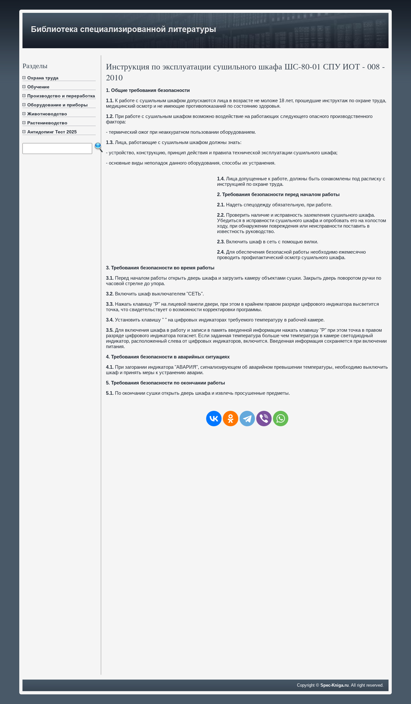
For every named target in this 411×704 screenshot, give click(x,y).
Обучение (38, 86)
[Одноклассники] (230, 418)
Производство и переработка (61, 95)
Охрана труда (42, 77)
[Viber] (264, 418)
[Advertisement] (160, 215)
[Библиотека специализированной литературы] (205, 45)
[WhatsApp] (280, 418)
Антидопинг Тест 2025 (52, 131)
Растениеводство (47, 122)
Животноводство (47, 113)
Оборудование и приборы (57, 104)
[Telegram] (247, 418)
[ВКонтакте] (214, 418)
